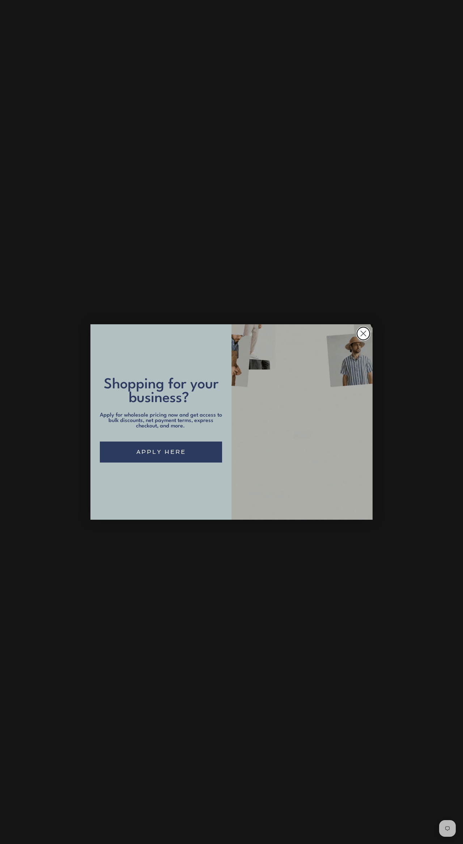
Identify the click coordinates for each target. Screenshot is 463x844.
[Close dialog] (363, 333)
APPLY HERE (161, 451)
